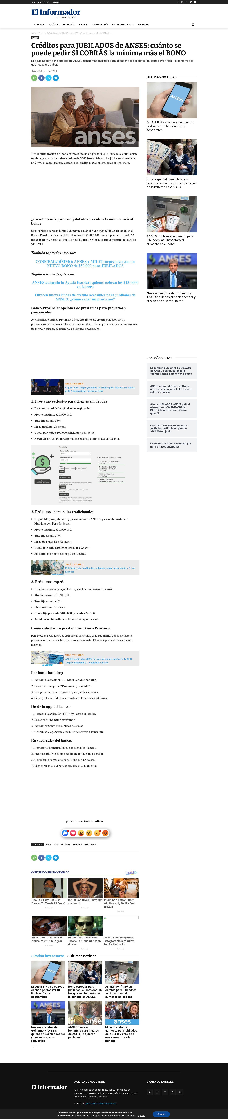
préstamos (90, 844)
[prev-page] (33, 1047)
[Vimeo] (190, 2)
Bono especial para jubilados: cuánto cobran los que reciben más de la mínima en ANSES (85, 992)
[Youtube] (195, 2)
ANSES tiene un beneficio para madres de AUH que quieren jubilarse (83, 1032)
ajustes (141, 1115)
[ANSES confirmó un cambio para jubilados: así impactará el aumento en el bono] (122, 972)
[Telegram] (56, 78)
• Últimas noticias (81, 956)
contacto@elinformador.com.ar (100, 1103)
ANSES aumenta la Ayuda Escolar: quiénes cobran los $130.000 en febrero (85, 284)
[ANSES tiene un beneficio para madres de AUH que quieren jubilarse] (85, 1013)
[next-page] (38, 1047)
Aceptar (161, 1114)
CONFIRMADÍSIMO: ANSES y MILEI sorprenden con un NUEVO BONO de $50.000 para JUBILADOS (85, 263)
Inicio (33, 33)
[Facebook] (178, 2)
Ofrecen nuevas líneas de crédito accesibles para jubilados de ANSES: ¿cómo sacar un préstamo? (85, 297)
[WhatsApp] (34, 78)
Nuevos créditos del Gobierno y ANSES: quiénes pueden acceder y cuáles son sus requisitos (48, 1034)
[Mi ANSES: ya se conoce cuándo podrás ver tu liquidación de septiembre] (48, 972)
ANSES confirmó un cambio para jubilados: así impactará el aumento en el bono (120, 992)
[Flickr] (165, 1092)
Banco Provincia (62, 844)
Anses (41, 33)
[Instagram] (182, 2)
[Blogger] (150, 1092)
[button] (193, 24)
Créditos (77, 844)
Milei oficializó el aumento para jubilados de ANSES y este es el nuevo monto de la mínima (121, 1034)
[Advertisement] (85, 190)
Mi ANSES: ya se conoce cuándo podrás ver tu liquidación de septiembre (47, 992)
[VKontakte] (180, 1092)
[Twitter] (186, 2)
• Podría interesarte (47, 956)
